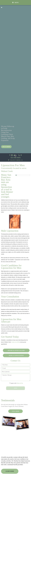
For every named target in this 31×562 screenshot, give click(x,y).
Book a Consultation (16, 355)
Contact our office (15, 342)
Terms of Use (20, 383)
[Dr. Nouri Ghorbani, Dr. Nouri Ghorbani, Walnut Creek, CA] (15, 549)
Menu (16, 2)
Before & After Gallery (16, 350)
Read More (6, 146)
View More (15, 411)
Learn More (10, 471)
